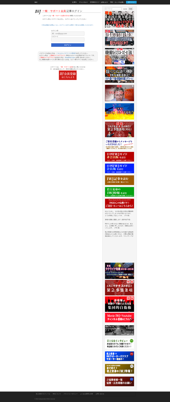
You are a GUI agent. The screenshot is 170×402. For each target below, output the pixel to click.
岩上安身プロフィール (43, 394)
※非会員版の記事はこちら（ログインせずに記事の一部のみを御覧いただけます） (68, 25)
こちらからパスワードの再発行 (66, 53)
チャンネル (83, 2)
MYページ (131, 2)
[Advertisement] (119, 251)
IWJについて (57, 394)
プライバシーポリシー (70, 394)
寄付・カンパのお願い (117, 2)
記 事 (74, 2)
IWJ (36, 2)
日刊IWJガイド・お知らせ (98, 2)
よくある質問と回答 (86, 394)
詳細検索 (125, 9)
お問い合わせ (100, 394)
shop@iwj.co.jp (69, 57)
